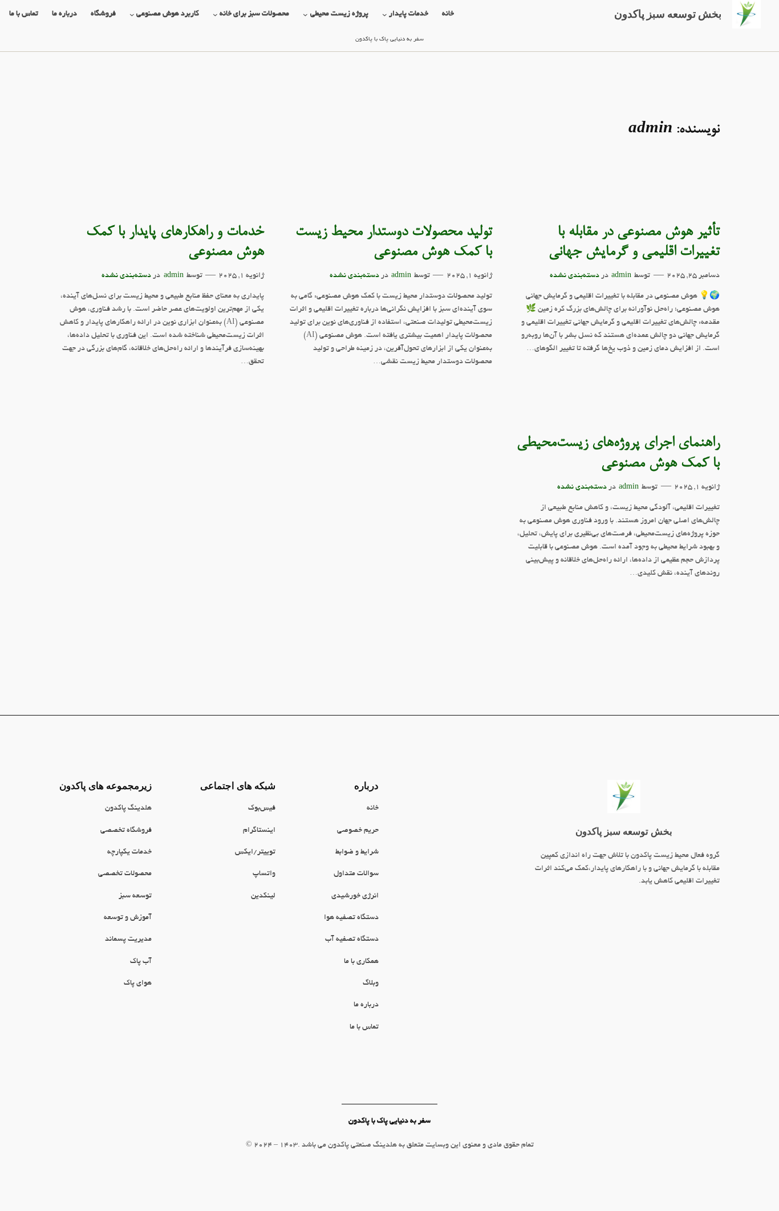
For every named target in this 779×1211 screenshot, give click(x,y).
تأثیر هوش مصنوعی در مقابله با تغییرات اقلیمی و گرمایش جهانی (634, 242)
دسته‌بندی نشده (574, 275)
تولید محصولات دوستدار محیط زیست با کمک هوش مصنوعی (393, 242)
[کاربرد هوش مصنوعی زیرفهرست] (132, 14)
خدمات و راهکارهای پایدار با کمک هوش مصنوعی (175, 242)
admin (621, 275)
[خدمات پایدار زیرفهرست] (384, 14)
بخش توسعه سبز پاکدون (623, 831)
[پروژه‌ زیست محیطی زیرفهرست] (305, 14)
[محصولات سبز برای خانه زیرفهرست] (215, 14)
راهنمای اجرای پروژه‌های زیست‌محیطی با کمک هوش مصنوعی (618, 453)
